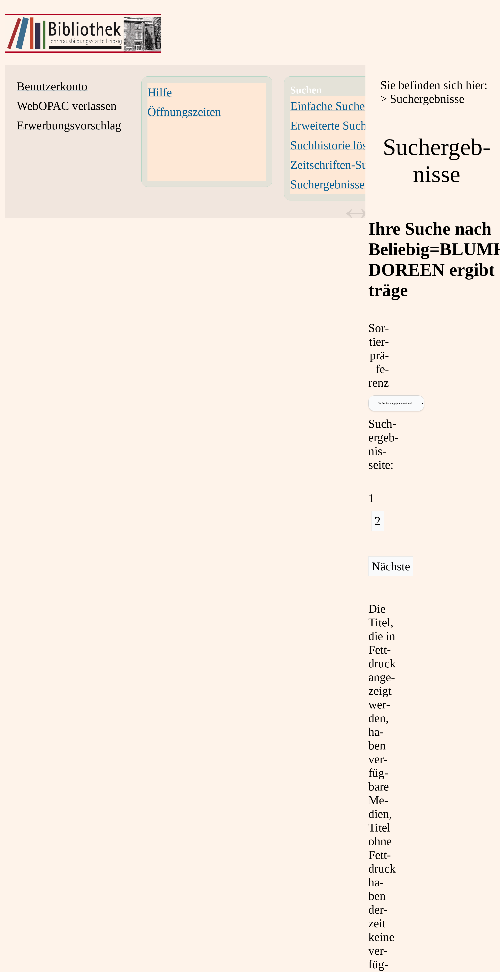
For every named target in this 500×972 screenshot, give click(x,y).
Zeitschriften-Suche (337, 164)
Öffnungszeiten (184, 111)
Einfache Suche (327, 106)
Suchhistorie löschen (340, 145)
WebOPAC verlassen (67, 105)
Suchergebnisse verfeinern (353, 184)
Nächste (391, 566)
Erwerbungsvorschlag (69, 125)
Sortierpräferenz (378, 355)
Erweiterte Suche (331, 125)
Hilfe (159, 92)
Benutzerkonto (52, 86)
